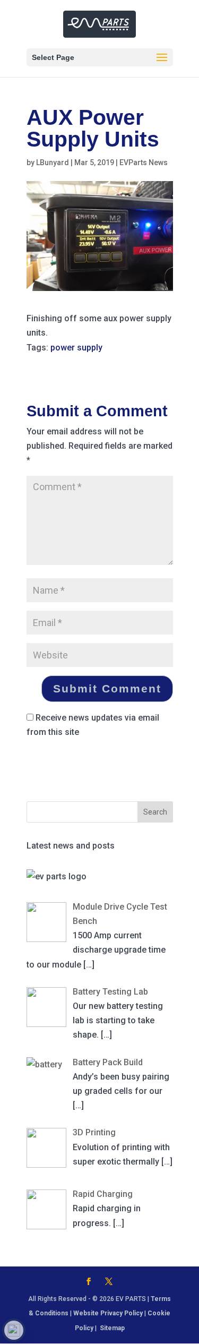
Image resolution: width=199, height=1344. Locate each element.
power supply (76, 348)
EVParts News (143, 162)
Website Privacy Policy (108, 1313)
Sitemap (112, 1328)
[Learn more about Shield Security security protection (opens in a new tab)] (13, 1330)
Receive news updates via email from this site (93, 725)
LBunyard (52, 162)
